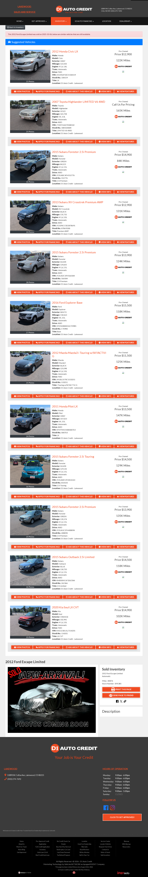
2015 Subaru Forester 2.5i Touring (73, 456)
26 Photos (30, 182)
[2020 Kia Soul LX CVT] (30, 621)
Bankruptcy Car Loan (63, 849)
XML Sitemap (126, 844)
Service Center (105, 841)
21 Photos (30, 81)
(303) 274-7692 (14, 779)
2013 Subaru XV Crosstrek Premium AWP (77, 202)
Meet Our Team (21, 847)
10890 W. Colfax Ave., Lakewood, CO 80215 (25, 775)
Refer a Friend (105, 852)
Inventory (60, 21)
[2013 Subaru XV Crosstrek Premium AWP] (30, 216)
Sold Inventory (105, 855)
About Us (22, 844)
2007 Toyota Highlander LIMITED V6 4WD (78, 101)
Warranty (84, 847)
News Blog (21, 849)
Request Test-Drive (105, 847)
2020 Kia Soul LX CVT (65, 607)
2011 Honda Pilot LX (65, 406)
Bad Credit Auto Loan (42, 855)
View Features (126, 91)
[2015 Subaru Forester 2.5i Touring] (30, 470)
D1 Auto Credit (86, 861)
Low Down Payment (63, 852)
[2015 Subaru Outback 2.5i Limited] (30, 570)
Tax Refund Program (63, 855)
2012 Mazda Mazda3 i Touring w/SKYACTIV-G (79, 354)
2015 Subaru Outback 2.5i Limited (73, 557)
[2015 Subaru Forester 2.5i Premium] (30, 165)
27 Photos (30, 332)
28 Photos (30, 282)
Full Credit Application (42, 847)
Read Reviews (84, 849)
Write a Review (84, 852)
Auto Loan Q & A (42, 852)
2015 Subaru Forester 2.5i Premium (74, 151)
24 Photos (30, 232)
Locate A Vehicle (105, 844)
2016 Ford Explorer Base (67, 302)
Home (19, 21)
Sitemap (126, 841)
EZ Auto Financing (83, 21)
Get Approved (38, 21)
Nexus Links (126, 847)
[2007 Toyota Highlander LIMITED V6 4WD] (30, 115)
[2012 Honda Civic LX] (30, 65)
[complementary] (141, 870)
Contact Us (105, 849)
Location (106, 21)
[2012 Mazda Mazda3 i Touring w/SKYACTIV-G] (30, 366)
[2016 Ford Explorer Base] (30, 316)
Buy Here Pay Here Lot (63, 847)
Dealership (124, 21)
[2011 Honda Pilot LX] (30, 420)
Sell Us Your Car (84, 855)
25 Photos (30, 131)
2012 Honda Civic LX (65, 51)
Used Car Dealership (84, 844)
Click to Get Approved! (122, 817)
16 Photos (30, 486)
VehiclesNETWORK (72, 864)
